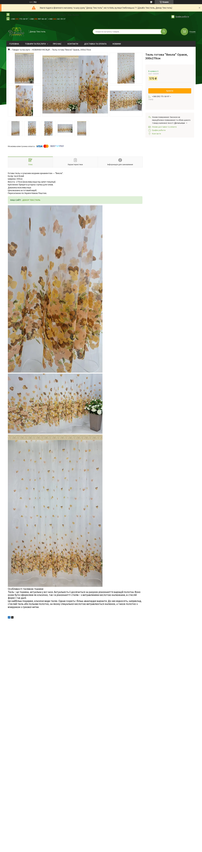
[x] (12, 618)
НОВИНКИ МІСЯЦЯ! (41, 50)
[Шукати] (164, 31)
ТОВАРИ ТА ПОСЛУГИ (35, 44)
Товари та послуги (21, 50)
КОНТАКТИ (73, 44)
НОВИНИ (117, 44)
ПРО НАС (57, 44)
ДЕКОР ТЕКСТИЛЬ (31, 200)
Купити (169, 91)
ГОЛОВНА (14, 44)
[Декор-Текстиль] (16, 31)
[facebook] (9, 618)
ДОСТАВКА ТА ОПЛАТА (95, 44)
